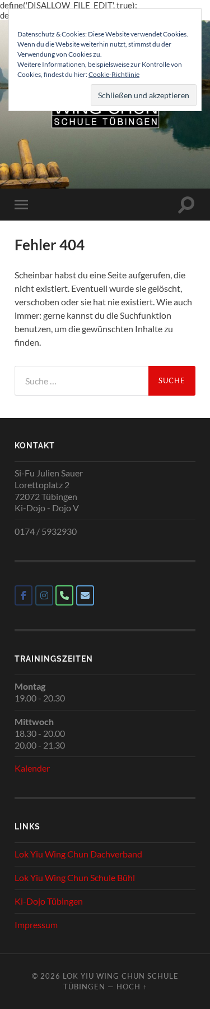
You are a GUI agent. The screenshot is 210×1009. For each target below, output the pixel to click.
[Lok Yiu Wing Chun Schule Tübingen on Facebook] (23, 595)
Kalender (32, 768)
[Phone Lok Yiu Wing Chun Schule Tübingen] (64, 595)
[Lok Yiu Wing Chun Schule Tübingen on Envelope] (85, 595)
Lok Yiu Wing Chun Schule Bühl (75, 877)
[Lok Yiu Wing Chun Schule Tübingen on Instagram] (44, 595)
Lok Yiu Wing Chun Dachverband (78, 854)
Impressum (36, 924)
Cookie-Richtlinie (113, 74)
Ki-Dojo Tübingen (49, 901)
